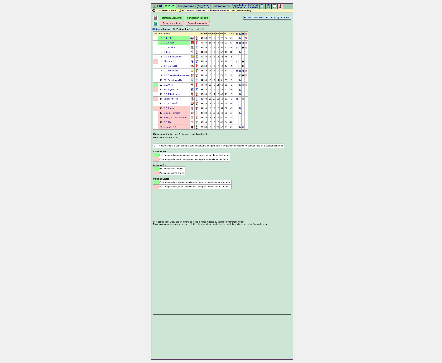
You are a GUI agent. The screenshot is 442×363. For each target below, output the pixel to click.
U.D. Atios (168, 85)
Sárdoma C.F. (170, 61)
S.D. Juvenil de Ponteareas (176, 75)
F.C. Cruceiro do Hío (173, 80)
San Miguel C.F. (171, 89)
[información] (153, 29)
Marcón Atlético (171, 99)
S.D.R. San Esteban (173, 57)
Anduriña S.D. (170, 127)
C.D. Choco (169, 43)
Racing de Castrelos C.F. (175, 117)
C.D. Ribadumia (171, 71)
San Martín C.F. (171, 66)
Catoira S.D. (169, 52)
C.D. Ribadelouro (172, 94)
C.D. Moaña (169, 47)
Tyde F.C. (168, 38)
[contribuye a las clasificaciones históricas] (203, 29)
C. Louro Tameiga (172, 113)
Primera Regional (220, 10)
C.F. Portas (169, 108)
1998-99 (200, 10)
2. (208, 10)
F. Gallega (188, 10)
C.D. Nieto (168, 122)
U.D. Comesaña (171, 103)
